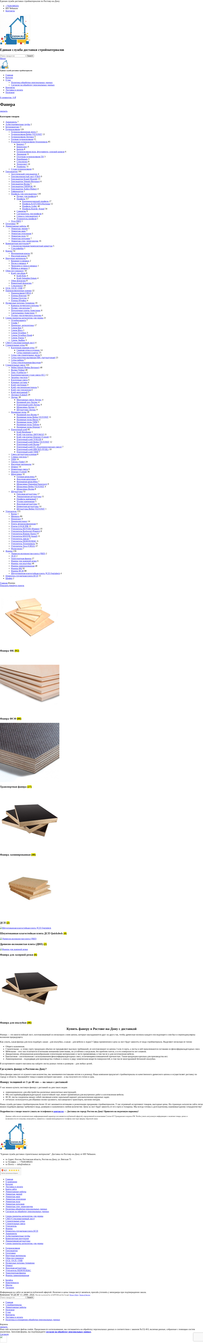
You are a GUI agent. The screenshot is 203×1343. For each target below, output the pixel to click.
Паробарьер (22, 159)
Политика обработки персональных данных (32, 82)
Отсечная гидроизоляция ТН (30, 156)
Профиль (21, 199)
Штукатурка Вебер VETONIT (31, 509)
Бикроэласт (22, 147)
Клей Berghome (24, 432)
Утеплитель (11, 511)
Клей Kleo (21, 276)
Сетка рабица (17, 360)
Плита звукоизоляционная (23, 524)
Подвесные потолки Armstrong (20, 303)
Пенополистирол (19, 521)
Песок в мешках (18, 263)
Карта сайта (11, 1189)
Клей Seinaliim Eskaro (27, 278)
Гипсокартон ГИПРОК (22, 186)
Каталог (9, 1184)
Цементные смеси (19, 469)
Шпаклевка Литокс (26, 407)
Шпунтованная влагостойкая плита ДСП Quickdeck (35, 573)
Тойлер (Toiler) (18, 462)
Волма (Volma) (18, 370)
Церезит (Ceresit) (19, 471)
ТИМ (13, 459)
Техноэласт (22, 164)
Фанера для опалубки (21, 563)
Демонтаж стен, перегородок (24, 241)
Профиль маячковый (26, 499)
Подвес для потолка (20, 308)
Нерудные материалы (16, 258)
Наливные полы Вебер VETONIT (32, 417)
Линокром (21, 154)
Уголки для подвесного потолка (26, 315)
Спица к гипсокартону (27, 216)
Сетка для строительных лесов (25, 355)
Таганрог (10, 1287)
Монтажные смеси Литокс (29, 400)
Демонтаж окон (18, 231)
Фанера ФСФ (17, 571)
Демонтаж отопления (21, 233)
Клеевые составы (19, 382)
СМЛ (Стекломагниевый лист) (20, 343)
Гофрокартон (17, 191)
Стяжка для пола (19, 457)
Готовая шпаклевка (26, 476)
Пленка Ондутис (19, 298)
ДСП (13, 556)
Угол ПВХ (16, 221)
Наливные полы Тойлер (28, 424)
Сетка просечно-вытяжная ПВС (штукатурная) (33, 357)
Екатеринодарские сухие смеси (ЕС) (28, 375)
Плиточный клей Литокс (28, 405)
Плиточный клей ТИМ (27, 452)
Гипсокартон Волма (20, 184)
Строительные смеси (15, 365)
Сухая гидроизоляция (21, 169)
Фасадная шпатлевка (26, 479)
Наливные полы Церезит (28, 427)
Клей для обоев (18, 273)
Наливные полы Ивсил (28, 419)
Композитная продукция (17, 243)
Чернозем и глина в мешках (24, 266)
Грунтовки (11, 223)
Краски (9, 251)
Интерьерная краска (20, 253)
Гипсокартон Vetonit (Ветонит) (25, 181)
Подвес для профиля (26, 196)
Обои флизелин (18, 280)
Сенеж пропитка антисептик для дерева (24, 318)
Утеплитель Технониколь (23, 543)
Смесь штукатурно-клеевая (24, 454)
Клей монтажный (19, 392)
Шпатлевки (16, 474)
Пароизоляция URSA (21, 293)
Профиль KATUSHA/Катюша (36, 204)
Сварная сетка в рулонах (28, 350)
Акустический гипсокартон (24, 174)
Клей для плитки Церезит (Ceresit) (33, 437)
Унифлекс (21, 166)
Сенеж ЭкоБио (18, 340)
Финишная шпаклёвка (27, 481)
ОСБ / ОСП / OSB (14, 288)
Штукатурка (17, 491)
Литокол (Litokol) (19, 395)
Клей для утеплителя (21, 390)
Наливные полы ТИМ (27, 422)
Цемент (14, 467)
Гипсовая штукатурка (27, 494)
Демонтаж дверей (19, 228)
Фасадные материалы (21, 464)
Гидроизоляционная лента (23, 132)
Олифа (14, 323)
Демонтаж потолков (20, 238)
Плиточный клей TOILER (29, 439)
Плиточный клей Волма (28, 444)
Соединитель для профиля (29, 214)
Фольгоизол (16, 548)
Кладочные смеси (19, 380)
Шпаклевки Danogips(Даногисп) (32, 484)
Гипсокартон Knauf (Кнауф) (24, 179)
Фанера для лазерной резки (24, 561)
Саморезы (21, 211)
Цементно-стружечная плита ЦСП (22, 576)
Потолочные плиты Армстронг (26, 310)
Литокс (14, 397)
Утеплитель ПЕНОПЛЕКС (24, 541)
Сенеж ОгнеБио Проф (21, 335)
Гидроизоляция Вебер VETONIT (26, 134)
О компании (11, 1182)
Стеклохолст (17, 285)
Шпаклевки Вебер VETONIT (30, 486)
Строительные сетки (15, 345)
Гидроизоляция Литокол (22, 137)
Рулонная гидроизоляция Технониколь (29, 142)
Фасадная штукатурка (27, 504)
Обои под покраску (15, 271)
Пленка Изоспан (19, 295)
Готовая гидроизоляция (22, 139)
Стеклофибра (17, 248)
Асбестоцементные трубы (18, 124)
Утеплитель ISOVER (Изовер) (25, 529)
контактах (58, 1111)
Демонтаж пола (18, 236)
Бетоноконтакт (12, 127)
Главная (4, 583)
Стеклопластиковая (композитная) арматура (31, 246)
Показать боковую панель (12, 585)
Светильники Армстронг (23, 313)
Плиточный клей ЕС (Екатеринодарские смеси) (39, 447)
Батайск (9, 1280)
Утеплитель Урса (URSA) (23, 546)
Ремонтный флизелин (21, 283)
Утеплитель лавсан (20, 538)
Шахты (9, 1285)
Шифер (9, 578)
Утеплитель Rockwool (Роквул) (25, 531)
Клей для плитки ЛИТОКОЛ (30, 434)
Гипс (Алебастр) (18, 372)
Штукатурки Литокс (26, 409)
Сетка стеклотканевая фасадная (26, 362)
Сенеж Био (16, 328)
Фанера (9, 551)
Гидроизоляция (13, 129)
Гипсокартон (12, 171)
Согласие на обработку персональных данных (33, 85)
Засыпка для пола (19, 377)
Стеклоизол (22, 161)
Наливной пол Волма (27, 414)
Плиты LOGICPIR (19, 526)
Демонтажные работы (16, 226)
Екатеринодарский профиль (35, 201)
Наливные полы (18, 412)
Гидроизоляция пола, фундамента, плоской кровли (40, 151)
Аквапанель (11, 122)
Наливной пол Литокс (27, 402)
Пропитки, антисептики (22, 325)
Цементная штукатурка (28, 506)
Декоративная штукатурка (29, 496)
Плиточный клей (19, 429)
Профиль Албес (29, 206)
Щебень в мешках (19, 268)
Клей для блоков (19, 385)
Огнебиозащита (18, 320)
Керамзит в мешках (20, 261)
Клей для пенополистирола (24, 387)
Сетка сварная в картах (27, 352)
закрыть (3, 111)
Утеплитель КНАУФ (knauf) (24, 536)
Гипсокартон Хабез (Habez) (24, 189)
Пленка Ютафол (18, 300)
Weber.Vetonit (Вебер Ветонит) (25, 367)
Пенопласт (16, 519)
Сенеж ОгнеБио (18, 333)
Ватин (14, 514)
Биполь (20, 149)
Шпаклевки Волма (25, 489)
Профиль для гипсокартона (24, 194)
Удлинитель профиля (26, 218)
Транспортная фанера (21, 558)
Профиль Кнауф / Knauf (33, 209)
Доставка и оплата (14, 1186)
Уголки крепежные (26, 501)
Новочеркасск (12, 1282)
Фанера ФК (16, 568)
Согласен (4, 1334)
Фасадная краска (19, 256)
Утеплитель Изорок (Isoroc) (24, 534)
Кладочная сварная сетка (23, 347)
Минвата (15, 516)
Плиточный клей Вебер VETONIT (33, 442)
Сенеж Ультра (17, 338)
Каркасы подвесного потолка (25, 305)
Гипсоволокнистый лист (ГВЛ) (25, 176)
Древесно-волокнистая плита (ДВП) (28, 553)
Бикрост (20, 144)
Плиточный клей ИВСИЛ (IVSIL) (33, 449)
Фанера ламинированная (23, 566)
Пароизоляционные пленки (19, 290)
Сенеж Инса (17, 330)
